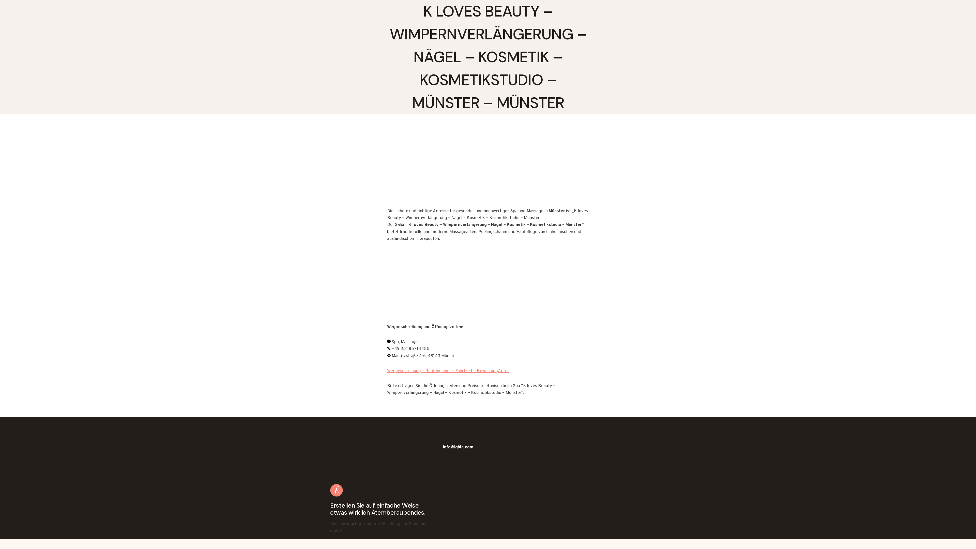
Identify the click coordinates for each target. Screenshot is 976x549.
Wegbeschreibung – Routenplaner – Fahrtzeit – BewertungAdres (448, 371)
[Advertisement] (488, 170)
